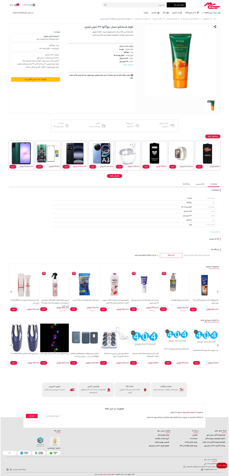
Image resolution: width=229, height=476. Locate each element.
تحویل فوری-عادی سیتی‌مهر (159, 445)
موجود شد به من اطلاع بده (36, 79)
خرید (199, 166)
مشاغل (154, 12)
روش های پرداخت (191, 442)
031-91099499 (212, 464)
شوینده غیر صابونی (141, 19)
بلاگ (164, 12)
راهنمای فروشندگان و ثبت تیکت (213, 442)
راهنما (146, 12)
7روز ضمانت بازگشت (162, 438)
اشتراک (31, 416)
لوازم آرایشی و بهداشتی (189, 19)
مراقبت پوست (157, 19)
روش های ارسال (163, 435)
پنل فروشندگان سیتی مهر (216, 435)
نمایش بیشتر (127, 65)
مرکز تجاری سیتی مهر (107, 474)
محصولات (206, 19)
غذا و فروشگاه (190, 12)
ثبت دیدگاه (171, 255)
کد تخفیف (175, 12)
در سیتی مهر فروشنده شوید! (23, 12)
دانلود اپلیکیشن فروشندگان (215, 438)
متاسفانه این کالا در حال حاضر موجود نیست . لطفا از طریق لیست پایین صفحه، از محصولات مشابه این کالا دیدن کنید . (112, 33)
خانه (214, 19)
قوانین (194, 435)
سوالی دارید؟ (222, 465)
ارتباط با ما (193, 438)
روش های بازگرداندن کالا (188, 445)
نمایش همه (114, 175)
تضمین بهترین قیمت (162, 442)
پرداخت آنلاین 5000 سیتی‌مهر (214, 445)
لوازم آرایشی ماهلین (50, 36)
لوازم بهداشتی (171, 19)
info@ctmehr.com (210, 469)
